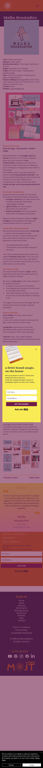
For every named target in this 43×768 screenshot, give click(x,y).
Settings (11, 765)
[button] (36, 349)
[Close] (40, 753)
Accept (32, 765)
